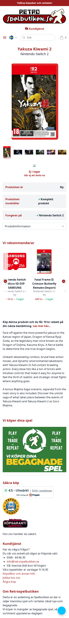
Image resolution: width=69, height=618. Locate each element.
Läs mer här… (42, 326)
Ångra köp (9, 582)
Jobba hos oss (11, 578)
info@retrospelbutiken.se (23, 561)
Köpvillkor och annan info (19, 573)
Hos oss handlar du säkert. (20, 534)
